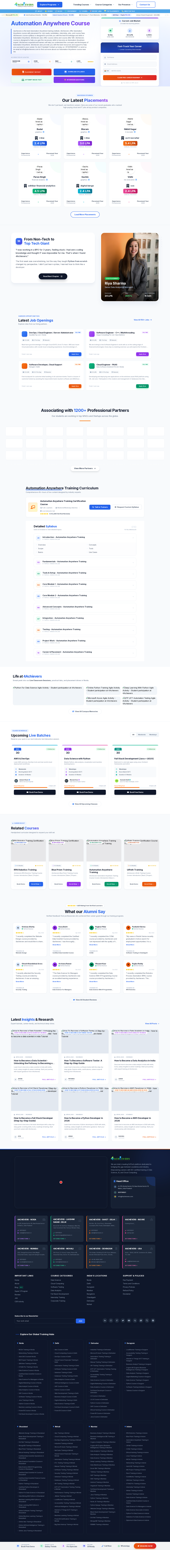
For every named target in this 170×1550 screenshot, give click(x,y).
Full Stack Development (60, 1294)
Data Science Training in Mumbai (101, 1458)
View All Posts (151, 1024)
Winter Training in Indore (134, 1490)
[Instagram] (111, 1320)
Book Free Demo (36, 792)
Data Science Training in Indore (136, 1497)
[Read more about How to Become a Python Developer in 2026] (85, 1099)
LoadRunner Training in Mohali (65, 1499)
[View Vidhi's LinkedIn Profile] (136, 180)
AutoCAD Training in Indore (135, 1466)
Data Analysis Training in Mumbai (101, 1454)
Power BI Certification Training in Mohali (66, 1520)
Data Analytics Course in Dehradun (102, 1387)
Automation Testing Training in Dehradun (100, 1357)
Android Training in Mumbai (99, 1482)
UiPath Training (135, 870)
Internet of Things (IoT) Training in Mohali (66, 1511)
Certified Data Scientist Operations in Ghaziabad (31, 1457)
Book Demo (21, 884)
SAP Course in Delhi (61, 1386)
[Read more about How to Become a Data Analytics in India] (135, 1041)
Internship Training (58, 1297)
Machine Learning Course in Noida (30, 1407)
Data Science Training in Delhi (65, 1403)
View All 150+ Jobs (141, 320)
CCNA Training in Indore (134, 1449)
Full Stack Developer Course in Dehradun (100, 1391)
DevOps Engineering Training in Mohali (68, 1440)
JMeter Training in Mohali (63, 1496)
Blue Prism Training (62, 870)
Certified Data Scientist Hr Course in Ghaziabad (31, 1473)
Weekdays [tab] (153, 734)
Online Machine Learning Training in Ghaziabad (31, 1517)
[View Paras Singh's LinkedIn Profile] (47, 180)
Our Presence (124, 4)
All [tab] (133, 734)
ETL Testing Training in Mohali (65, 1463)
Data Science (56, 1280)
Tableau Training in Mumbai (99, 1472)
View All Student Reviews (86, 1000)
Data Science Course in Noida (29, 1370)
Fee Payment (128, 1280)
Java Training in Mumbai (98, 1495)
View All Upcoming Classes (86, 804)
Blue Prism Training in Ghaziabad (30, 1449)
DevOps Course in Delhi (63, 1356)
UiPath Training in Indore (134, 1445)
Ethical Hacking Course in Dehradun (102, 1410)
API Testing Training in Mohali (64, 1483)
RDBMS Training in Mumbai (99, 1524)
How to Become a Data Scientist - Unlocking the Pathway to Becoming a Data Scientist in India (33, 1063)
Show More (57, 945)
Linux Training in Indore (134, 1456)
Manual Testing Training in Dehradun (102, 1362)
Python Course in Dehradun (99, 1403)
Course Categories (103, 4)
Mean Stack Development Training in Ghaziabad (31, 1437)
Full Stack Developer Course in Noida (31, 1414)
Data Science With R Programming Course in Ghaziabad (30, 1468)
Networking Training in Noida (28, 1353)
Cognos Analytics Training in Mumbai (102, 1442)
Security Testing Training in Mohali (66, 1473)
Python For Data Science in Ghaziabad (32, 1492)
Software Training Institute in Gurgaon (139, 1387)
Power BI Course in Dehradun (100, 1413)
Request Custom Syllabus (128, 507)
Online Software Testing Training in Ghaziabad (30, 1512)
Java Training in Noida (26, 1400)
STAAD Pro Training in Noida (28, 1367)
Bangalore (91, 1294)
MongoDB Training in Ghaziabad (29, 1445)
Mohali (89, 1304)
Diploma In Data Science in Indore (137, 1520)
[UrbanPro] (141, 1320)
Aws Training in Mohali (62, 1433)
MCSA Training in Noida (27, 1349)
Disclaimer (127, 1294)
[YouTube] (129, 1320)
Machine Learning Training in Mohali (67, 1515)
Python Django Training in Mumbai (101, 1505)
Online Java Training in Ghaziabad (30, 1531)
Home (17, 1280)
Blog (18, 1287)
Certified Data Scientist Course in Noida (30, 1375)
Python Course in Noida (27, 1403)
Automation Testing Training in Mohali (67, 1459)
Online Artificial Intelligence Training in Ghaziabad (31, 1526)
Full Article (48, 1079)
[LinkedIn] (105, 1320)
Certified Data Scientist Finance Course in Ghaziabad (32, 1479)
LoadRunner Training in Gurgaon (137, 1349)
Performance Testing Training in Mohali (68, 1492)
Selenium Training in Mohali (64, 1477)
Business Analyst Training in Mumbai (102, 1433)
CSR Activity (19, 1301)
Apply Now (75, 354)
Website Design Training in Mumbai (102, 1508)
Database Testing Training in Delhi (66, 1376)
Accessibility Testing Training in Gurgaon (137, 1354)
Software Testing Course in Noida (30, 1397)
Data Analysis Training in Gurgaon (137, 1373)
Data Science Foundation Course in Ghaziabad (30, 1462)
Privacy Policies (129, 1287)
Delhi (89, 1283)
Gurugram (90, 1287)
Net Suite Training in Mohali (64, 1450)
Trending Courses (81, 4)
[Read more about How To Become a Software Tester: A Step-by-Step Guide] (85, 1041)
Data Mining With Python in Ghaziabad (31, 1496)
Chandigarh (91, 1297)
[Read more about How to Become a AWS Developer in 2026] (135, 1099)
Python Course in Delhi (62, 1390)
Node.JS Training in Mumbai (99, 1501)
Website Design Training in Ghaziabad (32, 1433)
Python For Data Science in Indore (137, 1513)
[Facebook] (117, 1320)
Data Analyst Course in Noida (28, 1386)
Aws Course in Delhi (61, 1349)
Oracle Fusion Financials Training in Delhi (66, 1361)
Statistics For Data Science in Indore (138, 1517)
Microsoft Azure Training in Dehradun (103, 1353)
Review (17, 1295)
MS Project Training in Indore (136, 1470)
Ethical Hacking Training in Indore (137, 1452)
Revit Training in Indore (134, 1473)
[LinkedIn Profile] (29, 780)
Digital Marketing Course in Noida (30, 1383)
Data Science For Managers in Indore (138, 1506)
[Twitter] (123, 1320)
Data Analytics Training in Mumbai (101, 1451)
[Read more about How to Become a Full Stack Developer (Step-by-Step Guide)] (34, 1099)
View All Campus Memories (86, 711)
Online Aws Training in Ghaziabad (30, 1522)
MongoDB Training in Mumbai (100, 1521)
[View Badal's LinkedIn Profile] (43, 132)
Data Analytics (56, 1290)
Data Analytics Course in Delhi (65, 1379)
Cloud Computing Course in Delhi (66, 1353)
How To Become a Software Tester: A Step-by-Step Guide (83, 1061)
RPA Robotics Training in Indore (136, 1433)
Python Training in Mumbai (99, 1498)
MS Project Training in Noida (28, 1360)
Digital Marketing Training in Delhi (66, 1400)
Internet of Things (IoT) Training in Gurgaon (137, 1360)
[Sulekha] (153, 1320)
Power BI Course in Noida (27, 1410)
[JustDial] (147, 1320)
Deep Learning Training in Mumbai (102, 1461)
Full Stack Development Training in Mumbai (102, 1490)
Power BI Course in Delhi (63, 1410)
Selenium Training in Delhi (63, 1372)
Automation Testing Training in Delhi (67, 1365)
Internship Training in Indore (135, 1487)
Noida (89, 1280)
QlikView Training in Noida (27, 1363)
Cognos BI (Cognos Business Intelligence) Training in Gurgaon (137, 1369)
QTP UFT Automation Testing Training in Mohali (67, 1488)
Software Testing (57, 1287)
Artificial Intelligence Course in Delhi (67, 1383)
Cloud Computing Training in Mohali (67, 1436)
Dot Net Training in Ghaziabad (29, 1442)
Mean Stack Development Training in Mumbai (102, 1513)
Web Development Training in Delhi (67, 1393)
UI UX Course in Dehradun (99, 1399)
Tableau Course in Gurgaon (135, 1390)
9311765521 (122, 1192)
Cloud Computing (57, 1283)
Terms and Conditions (131, 1283)
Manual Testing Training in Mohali (66, 1466)
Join (80, 1321)
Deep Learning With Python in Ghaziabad (29, 1506)
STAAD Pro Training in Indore (136, 1483)
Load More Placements (85, 214)
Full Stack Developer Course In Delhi (67, 1407)
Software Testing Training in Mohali (67, 1470)
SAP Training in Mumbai (98, 1475)
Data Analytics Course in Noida (29, 1390)
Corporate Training (58, 1301)
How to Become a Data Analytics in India (134, 1060)
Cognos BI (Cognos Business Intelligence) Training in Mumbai (101, 1446)
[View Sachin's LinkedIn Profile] (89, 180)
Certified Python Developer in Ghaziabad (29, 1488)
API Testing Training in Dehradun (101, 1365)
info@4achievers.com (125, 1196)
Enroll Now (35, 884)
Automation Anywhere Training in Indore (137, 1441)
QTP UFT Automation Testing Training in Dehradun (103, 1370)
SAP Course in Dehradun (98, 1406)
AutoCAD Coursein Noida (27, 1356)
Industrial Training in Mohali (64, 1443)
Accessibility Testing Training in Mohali (68, 1503)
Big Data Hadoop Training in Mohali (66, 1524)
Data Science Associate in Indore (137, 1510)
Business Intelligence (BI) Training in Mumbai (102, 1437)
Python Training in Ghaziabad (28, 1483)
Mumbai (90, 1290)
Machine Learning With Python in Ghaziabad (30, 1500)
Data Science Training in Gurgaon (137, 1380)
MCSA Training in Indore (134, 1459)
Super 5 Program (21, 1291)
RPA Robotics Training (25, 870)
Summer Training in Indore (135, 1494)
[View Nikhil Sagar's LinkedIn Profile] (134, 132)
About (17, 1283)
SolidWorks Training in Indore (136, 1477)
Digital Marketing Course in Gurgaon (138, 1376)
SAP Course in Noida (26, 1393)
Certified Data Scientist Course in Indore (137, 1502)
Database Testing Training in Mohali (67, 1480)
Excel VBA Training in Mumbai (100, 1468)
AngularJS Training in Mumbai (100, 1486)
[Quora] (135, 1320)
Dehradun (90, 1301)
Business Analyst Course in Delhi (66, 1397)
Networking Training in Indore (136, 1463)
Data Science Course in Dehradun (101, 1380)
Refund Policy (128, 1290)
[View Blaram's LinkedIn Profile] (89, 132)
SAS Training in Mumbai (98, 1479)
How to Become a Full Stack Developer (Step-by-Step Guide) (33, 1119)
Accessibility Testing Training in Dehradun (101, 1375)
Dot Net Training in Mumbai (99, 1517)
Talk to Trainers (101, 507)
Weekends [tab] (142, 734)
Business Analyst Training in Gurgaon (138, 1364)
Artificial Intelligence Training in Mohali (67, 1506)
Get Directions (22, 1238)
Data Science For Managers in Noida (31, 1379)
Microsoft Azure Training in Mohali (66, 1447)
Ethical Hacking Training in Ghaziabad (31, 1452)
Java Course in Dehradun (98, 1417)
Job (16, 1298)
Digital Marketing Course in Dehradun (103, 1383)
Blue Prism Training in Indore (135, 1436)
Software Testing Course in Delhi (66, 1369)
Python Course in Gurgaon (135, 1383)
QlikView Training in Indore (135, 1480)
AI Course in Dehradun (97, 1396)
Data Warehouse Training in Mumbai (102, 1465)
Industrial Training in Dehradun (100, 1349)
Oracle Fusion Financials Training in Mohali (66, 1455)
